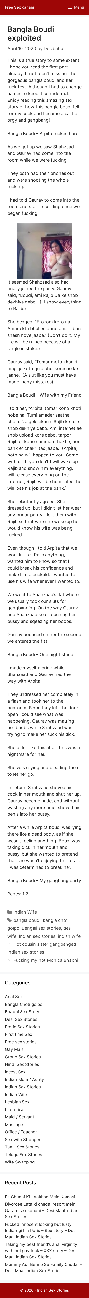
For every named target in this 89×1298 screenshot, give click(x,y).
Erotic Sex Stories (22, 1026)
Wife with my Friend (61, 395)
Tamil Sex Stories (22, 1147)
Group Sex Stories (23, 1056)
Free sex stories (21, 1041)
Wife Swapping (20, 1162)
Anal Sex (13, 996)
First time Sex (18, 1034)
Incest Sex (15, 1071)
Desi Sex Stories (21, 1019)
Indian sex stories (37, 936)
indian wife (69, 936)
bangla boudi (26, 920)
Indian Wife (25, 912)
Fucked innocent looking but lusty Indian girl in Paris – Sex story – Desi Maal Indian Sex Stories (41, 1230)
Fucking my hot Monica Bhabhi (45, 960)
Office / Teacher (21, 1131)
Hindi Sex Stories (22, 1064)
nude (46, 800)
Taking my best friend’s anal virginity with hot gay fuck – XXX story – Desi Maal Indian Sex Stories (41, 1250)
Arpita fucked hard (59, 133)
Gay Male (14, 1049)
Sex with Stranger (22, 1139)
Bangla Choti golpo (23, 1004)
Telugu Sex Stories (23, 1154)
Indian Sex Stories (23, 1086)
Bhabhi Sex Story (22, 1011)
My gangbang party (60, 880)
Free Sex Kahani (19, 7)
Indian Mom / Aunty (24, 1079)
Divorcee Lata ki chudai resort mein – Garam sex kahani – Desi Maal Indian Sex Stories (42, 1210)
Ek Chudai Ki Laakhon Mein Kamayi (40, 1196)
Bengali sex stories (41, 928)
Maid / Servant (19, 1116)
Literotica (14, 1109)
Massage (14, 1124)
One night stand (56, 654)
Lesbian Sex (17, 1101)
